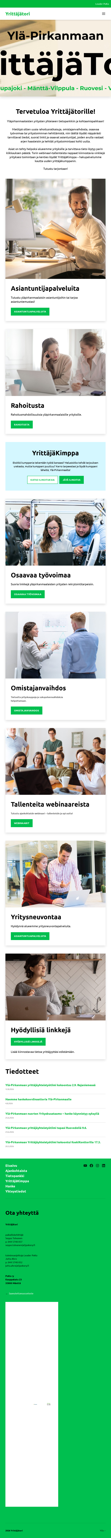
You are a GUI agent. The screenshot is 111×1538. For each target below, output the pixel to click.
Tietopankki (14, 1176)
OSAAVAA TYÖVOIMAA (27, 594)
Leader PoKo (102, 3)
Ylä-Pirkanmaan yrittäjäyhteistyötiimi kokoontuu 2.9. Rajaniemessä (50, 1085)
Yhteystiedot (15, 1191)
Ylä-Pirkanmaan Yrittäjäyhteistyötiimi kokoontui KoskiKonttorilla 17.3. (53, 1142)
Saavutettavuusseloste (21, 1293)
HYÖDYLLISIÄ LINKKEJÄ (28, 1041)
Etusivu (11, 1165)
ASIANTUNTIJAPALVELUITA (30, 311)
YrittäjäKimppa (17, 1181)
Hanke (10, 1186)
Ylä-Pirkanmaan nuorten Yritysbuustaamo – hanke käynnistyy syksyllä (52, 1113)
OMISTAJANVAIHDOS (26, 710)
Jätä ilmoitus (72, 479)
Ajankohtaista (16, 1171)
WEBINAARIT (21, 823)
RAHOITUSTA (21, 424)
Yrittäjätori (17, 13)
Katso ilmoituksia (42, 479)
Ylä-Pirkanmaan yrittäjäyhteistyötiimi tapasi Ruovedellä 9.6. (46, 1128)
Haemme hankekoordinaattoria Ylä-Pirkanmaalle (38, 1099)
